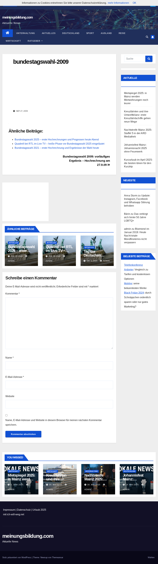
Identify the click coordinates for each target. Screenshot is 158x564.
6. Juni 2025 (17, 485)
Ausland (106, 33)
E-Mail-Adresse (14, 377)
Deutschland (70, 33)
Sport (90, 33)
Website (9, 396)
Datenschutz (24, 509)
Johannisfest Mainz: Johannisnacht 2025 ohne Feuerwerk (135, 148)
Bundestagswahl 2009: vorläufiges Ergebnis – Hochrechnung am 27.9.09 (86, 160)
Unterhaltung (25, 33)
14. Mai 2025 (132, 485)
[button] (147, 37)
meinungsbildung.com (17, 17)
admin (106, 261)
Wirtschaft (13, 41)
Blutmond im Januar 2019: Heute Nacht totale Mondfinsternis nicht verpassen (136, 236)
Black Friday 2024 (134, 292)
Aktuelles (49, 33)
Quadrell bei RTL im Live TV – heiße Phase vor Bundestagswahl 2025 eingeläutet (59, 143)
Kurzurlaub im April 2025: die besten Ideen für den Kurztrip (138, 163)
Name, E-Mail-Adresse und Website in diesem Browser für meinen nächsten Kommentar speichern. (53, 422)
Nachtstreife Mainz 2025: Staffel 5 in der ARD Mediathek (138, 133)
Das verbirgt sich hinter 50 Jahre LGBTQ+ (136, 217)
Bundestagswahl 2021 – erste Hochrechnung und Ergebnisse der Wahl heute (57, 148)
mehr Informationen (118, 3)
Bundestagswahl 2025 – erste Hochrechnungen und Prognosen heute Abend (57, 139)
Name (9, 357)
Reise (122, 33)
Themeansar (57, 557)
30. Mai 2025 (56, 485)
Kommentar (12, 293)
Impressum (9, 509)
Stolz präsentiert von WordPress (17, 557)
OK (134, 3)
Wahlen (151, 557)
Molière (128, 283)
